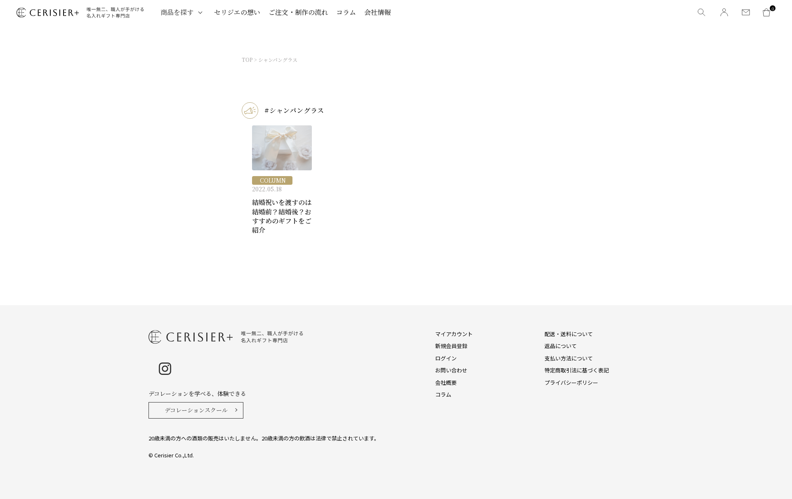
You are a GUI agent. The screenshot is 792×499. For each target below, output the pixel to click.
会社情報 (377, 12)
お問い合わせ (451, 370)
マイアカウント (454, 334)
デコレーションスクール (196, 410)
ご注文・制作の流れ (298, 12)
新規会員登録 (451, 346)
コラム (346, 12)
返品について (560, 346)
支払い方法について (568, 358)
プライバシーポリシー (571, 382)
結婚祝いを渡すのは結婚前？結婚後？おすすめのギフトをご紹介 (281, 216)
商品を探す (176, 12)
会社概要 (446, 382)
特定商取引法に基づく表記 (576, 370)
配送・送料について (568, 334)
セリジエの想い (237, 12)
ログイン (446, 358)
